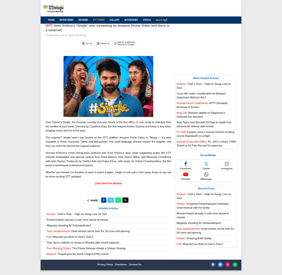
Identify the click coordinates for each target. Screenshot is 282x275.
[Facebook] (213, 264)
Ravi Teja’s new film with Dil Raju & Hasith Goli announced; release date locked (204, 124)
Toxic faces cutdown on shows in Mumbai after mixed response (83, 242)
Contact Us (135, 264)
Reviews (83, 20)
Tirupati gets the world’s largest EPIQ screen (78, 254)
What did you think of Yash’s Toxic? (70, 237)
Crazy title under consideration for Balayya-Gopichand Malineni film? (201, 95)
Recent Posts (206, 188)
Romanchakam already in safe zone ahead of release (77, 219)
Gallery (114, 20)
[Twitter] (220, 264)
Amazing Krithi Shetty (194, 238)
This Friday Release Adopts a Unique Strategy (86, 248)
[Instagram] (227, 264)
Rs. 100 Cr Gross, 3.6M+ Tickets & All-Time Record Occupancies (206, 143)
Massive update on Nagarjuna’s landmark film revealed (201, 114)
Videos (147, 20)
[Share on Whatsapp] (118, 200)
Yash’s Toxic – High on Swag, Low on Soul (77, 214)
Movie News (67, 20)
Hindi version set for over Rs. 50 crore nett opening (88, 231)
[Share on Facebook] (103, 200)
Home (51, 20)
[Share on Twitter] (111, 200)
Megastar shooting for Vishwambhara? (69, 225)
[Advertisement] (177, 8)
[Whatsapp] (235, 264)
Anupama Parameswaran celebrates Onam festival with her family (203, 205)
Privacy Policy (105, 264)
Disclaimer (121, 264)
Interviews (131, 20)
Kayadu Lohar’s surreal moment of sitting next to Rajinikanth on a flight (205, 134)
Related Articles (108, 208)
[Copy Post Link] (125, 200)
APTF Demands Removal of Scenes (202, 105)
